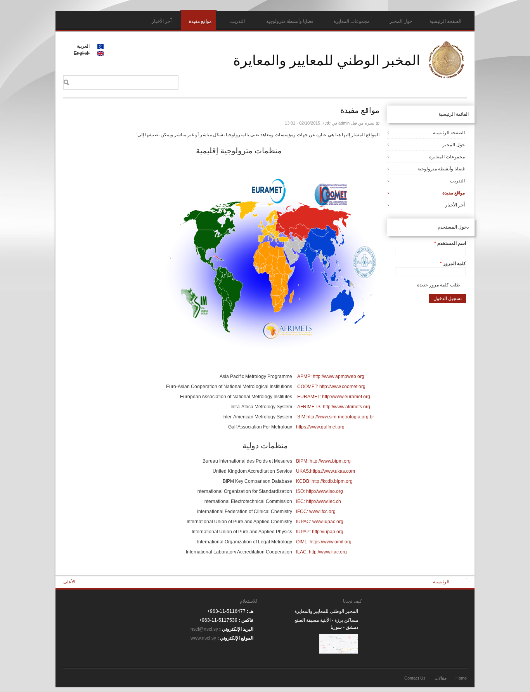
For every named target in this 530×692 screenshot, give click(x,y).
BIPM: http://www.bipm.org (323, 461)
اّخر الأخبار (161, 21)
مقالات (441, 678)
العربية (83, 46)
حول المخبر (401, 21)
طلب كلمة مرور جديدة (438, 285)
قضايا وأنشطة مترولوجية (289, 21)
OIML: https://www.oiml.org (324, 542)
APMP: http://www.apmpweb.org (330, 376)
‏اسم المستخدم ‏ (450, 243)
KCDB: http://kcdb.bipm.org (324, 481)
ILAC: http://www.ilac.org (321, 552)
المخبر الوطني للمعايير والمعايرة (326, 59)
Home (461, 678)
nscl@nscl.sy (204, 629)
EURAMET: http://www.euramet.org (333, 396)
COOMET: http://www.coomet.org (331, 386)
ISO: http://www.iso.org (319, 491)
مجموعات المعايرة (351, 21)
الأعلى (69, 581)
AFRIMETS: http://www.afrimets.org (333, 406)
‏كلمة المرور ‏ (453, 263)
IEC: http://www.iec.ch (318, 501)
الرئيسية (441, 581)
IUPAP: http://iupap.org (319, 531)
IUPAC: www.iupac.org (319, 521)
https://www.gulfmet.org (320, 427)
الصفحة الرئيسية (445, 21)
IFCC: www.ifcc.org (316, 511)
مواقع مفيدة (200, 21)
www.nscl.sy (203, 638)
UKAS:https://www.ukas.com (325, 471)
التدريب (237, 21)
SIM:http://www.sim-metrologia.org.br (335, 417)
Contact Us (415, 678)
